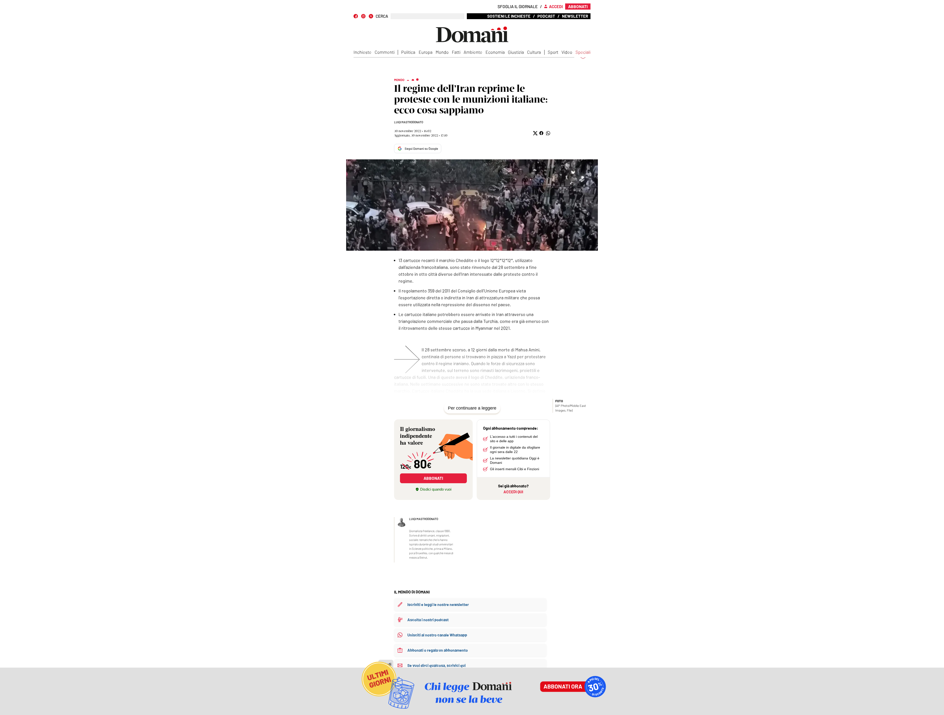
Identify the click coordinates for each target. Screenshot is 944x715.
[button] (535, 133)
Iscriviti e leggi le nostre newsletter (438, 604)
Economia (495, 52)
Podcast (546, 16)
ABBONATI (433, 478)
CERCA (382, 16)
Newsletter (575, 16)
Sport (553, 52)
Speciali (582, 52)
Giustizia (516, 52)
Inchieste (362, 52)
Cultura (534, 52)
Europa (425, 52)
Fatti (456, 52)
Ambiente (473, 52)
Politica (408, 52)
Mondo (442, 52)
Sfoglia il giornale (518, 6)
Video (566, 52)
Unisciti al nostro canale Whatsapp (437, 634)
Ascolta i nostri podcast (428, 619)
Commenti (385, 52)
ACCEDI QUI (513, 491)
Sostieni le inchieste (509, 16)
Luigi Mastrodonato (408, 122)
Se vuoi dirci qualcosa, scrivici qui (436, 665)
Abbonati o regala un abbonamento (437, 650)
